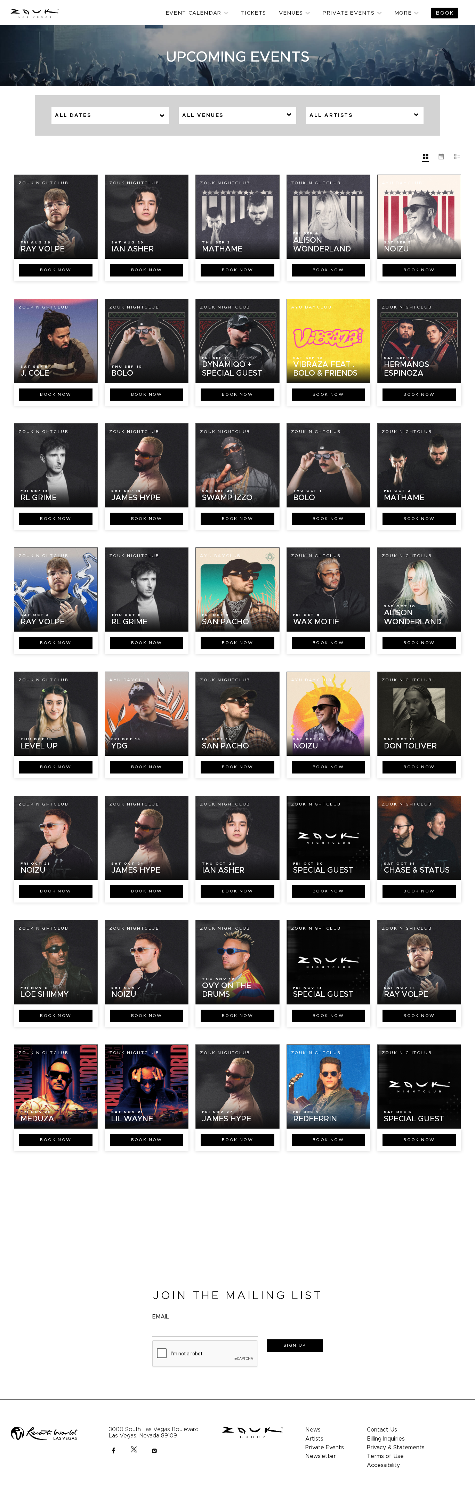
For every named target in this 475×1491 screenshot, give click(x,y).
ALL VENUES (203, 115)
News (313, 1430)
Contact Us (382, 1430)
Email (160, 1317)
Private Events (324, 1447)
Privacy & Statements (396, 1447)
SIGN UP (294, 1345)
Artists (314, 1439)
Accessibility (383, 1465)
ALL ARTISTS (331, 115)
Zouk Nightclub (43, 183)
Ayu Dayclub (402, 183)
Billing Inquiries (386, 1439)
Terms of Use (385, 1456)
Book (55, 270)
